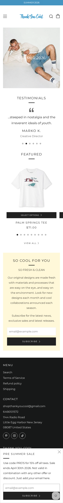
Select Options (30, 215)
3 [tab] (30, 143)
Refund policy (12, 383)
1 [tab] (23, 143)
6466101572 (10, 411)
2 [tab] (26, 143)
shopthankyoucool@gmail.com (24, 406)
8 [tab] (42, 235)
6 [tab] (40, 143)
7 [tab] (38, 235)
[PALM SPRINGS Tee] (31, 187)
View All (30, 243)
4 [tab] (33, 143)
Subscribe (29, 341)
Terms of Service (14, 378)
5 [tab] (37, 143)
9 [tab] (45, 235)
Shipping (9, 389)
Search (7, 372)
